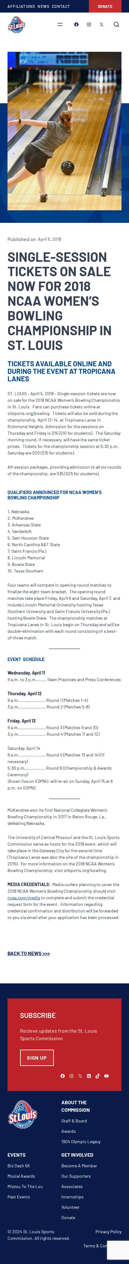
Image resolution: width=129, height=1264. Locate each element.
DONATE (105, 6)
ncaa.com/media (24, 897)
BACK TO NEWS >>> (29, 953)
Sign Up (37, 1058)
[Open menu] (60, 24)
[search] (116, 24)
